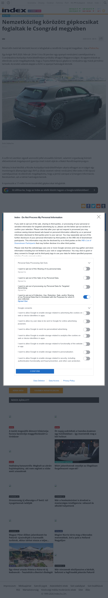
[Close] (99, 217)
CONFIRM (35, 371)
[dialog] (54, 299)
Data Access (54, 381)
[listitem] (54, 263)
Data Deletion (39, 381)
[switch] (86, 269)
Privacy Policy (69, 381)
